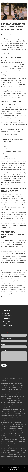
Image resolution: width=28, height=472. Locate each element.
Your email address (12, 338)
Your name (9, 333)
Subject (9, 344)
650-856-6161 (5, 313)
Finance (4, 34)
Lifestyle (9, 34)
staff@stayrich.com (7, 315)
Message (9, 350)
